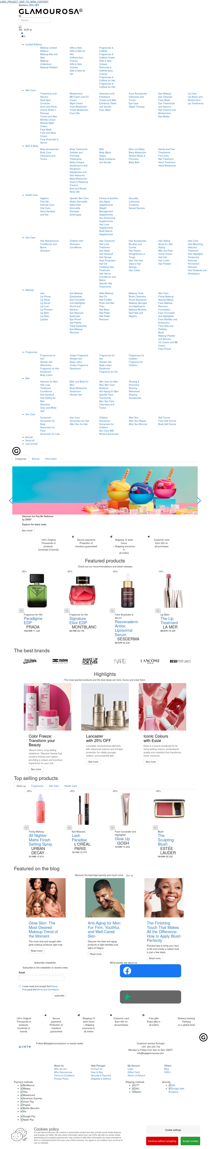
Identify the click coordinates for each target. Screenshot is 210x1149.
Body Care (45, 152)
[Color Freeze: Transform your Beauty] (47, 707)
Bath (101, 149)
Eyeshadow (76, 296)
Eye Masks (164, 116)
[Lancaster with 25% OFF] (105, 707)
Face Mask (46, 129)
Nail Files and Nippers (136, 314)
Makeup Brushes (137, 309)
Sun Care (30, 414)
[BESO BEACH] (180, 661)
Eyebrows (75, 316)
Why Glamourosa (63, 1072)
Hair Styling (164, 240)
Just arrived (31, 443)
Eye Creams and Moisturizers (167, 111)
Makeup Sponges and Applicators (138, 304)
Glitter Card (134, 1072)
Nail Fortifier (105, 299)
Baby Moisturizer (137, 152)
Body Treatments (78, 149)
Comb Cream (165, 253)
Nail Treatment (166, 159)
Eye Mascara (76, 312)
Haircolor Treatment (193, 249)
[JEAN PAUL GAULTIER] (30, 661)
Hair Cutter (134, 270)
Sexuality (133, 198)
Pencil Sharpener (138, 299)
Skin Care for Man (108, 381)
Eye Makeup (164, 93)
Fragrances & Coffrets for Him (107, 85)
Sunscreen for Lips (50, 433)
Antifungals (75, 214)
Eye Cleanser (165, 96)
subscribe (59, 995)
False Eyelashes (78, 325)
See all (129, 875)
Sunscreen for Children (106, 425)
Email (22, 972)
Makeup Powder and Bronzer (166, 337)
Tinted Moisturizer (79, 109)
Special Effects (165, 299)
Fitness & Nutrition (108, 198)
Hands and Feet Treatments (166, 150)
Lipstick (44, 319)
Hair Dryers (135, 250)
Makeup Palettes (49, 67)
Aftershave (45, 365)
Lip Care (192, 93)
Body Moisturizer (78, 178)
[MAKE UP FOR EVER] (90, 661)
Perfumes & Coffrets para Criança (106, 70)
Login (130, 1068)
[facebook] (28, 1046)
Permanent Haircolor (193, 265)
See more (36, 769)
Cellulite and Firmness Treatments (76, 156)
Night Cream (76, 103)
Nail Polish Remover (104, 317)
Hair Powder (164, 263)
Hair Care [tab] (54, 785)
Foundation (164, 309)
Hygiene (44, 198)
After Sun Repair (137, 420)
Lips (42, 293)
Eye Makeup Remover (76, 330)
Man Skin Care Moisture (107, 386)
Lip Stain (44, 316)
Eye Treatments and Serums (166, 105)
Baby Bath (134, 162)
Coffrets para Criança (76, 59)
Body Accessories (49, 149)
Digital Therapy (137, 106)
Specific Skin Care (79, 198)
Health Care (31, 195)
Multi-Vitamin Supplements (106, 232)
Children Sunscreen (104, 419)
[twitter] (30, 1046)
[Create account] (22, 33)
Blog (166, 1068)
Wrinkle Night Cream (47, 124)
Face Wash (105, 109)
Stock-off (29, 440)
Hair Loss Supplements (106, 226)
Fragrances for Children (136, 357)
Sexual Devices (137, 208)
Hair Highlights (195, 253)
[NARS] (120, 661)
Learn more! (111, 530)
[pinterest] (25, 1046)
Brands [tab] (35, 458)
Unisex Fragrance (79, 355)
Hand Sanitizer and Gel (47, 213)
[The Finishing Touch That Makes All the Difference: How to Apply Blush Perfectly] (164, 897)
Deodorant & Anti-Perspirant (79, 167)
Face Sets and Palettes (165, 327)
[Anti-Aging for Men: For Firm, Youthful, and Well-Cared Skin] (105, 897)
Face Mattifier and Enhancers (167, 321)
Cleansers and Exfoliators (106, 95)
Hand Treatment (166, 162)
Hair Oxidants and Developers (197, 272)
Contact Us (96, 1068)
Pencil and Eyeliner (75, 308)
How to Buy (97, 1072)
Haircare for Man (49, 381)
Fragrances (31, 352)
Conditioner (76, 247)
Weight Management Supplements (106, 211)
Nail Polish (104, 312)
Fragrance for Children (136, 363)
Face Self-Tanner (167, 420)
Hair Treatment (107, 240)
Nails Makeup (106, 293)
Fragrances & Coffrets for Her (107, 78)
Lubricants (134, 201)
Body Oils (75, 191)
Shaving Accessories (135, 396)
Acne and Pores (48, 106)
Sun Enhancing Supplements (107, 219)
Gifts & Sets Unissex (76, 65)
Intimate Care (47, 204)
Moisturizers (76, 93)
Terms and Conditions (47, 989)
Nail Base (104, 309)
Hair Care (30, 237)
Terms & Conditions (64, 1075)
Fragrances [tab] (37, 785)
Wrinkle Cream (48, 119)
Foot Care (163, 155)
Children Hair (76, 240)
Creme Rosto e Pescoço (48, 111)
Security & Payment (101, 1075)
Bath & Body (31, 145)
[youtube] (20, 1046)
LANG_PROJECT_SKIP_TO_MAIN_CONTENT (24, 1)
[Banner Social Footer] (150, 970)
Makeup (29, 289)
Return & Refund (136, 1075)
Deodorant (45, 371)
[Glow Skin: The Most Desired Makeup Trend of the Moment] (46, 897)
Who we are (60, 1068)
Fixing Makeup (166, 296)
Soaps (102, 155)
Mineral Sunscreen (109, 433)
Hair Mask (104, 250)
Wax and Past (165, 250)
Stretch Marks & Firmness (137, 157)
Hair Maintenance (49, 240)
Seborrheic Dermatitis (75, 206)
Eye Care (133, 103)
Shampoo (45, 250)
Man (27, 378)
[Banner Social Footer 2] (150, 997)
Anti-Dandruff (106, 253)
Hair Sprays (105, 257)
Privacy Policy (61, 1078)
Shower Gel (46, 361)
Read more (36, 950)
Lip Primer (45, 296)
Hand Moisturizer (167, 165)
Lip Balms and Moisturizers (195, 98)
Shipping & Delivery (101, 1078)
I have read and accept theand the (40, 988)
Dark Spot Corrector (45, 101)
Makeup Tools (136, 293)
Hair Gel (162, 257)
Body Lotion (46, 375)
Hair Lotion (164, 260)
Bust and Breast (78, 188)
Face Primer (164, 348)
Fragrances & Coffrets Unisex (107, 56)
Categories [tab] (20, 458)
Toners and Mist (48, 116)
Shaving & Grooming (134, 383)
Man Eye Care (106, 401)
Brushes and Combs (135, 245)
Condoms (134, 204)
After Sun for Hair (79, 424)
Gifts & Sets (76, 47)
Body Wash (105, 152)
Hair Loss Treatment (104, 245)
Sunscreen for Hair (79, 420)
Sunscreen (45, 417)
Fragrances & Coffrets (106, 49)
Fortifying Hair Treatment (106, 268)
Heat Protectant (107, 260)
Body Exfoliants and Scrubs (107, 160)
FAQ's (167, 1072)
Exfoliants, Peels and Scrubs (107, 105)
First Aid (44, 201)
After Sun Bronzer (138, 424)
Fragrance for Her (108, 371)
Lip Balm (44, 312)
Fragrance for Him (49, 368)
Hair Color (193, 240)
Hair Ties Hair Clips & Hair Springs (136, 264)
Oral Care (45, 208)
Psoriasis (74, 211)
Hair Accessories (137, 240)
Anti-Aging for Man (109, 391)
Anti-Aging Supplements (106, 203)
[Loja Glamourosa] (105, 11)
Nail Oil (103, 296)
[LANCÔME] (150, 661)
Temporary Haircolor (193, 258)
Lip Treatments (195, 103)
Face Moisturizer (78, 106)
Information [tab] (51, 458)
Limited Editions (33, 44)
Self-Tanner (164, 417)
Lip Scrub (45, 303)
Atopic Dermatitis (78, 201)
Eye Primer (75, 319)
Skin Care (30, 90)
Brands (29, 437)
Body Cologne (77, 162)
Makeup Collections (46, 62)
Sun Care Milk (106, 430)
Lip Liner (44, 306)
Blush (161, 332)
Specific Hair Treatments (105, 285)
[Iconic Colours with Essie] (162, 707)
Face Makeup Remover (165, 304)
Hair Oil (103, 263)
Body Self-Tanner (167, 424)
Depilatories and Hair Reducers (78, 173)
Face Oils (75, 113)
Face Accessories (138, 93)
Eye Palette (76, 322)
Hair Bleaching (195, 244)
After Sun (133, 417)
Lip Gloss (45, 299)
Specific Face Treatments (106, 396)
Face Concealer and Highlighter (166, 314)
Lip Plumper (46, 309)
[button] (11, 500)
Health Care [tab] (70, 785)
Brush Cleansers (137, 296)
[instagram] (22, 1046)
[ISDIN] (60, 661)
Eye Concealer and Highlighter (77, 301)
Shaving (133, 388)
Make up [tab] (21, 785)
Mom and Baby (137, 149)
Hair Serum (105, 273)
